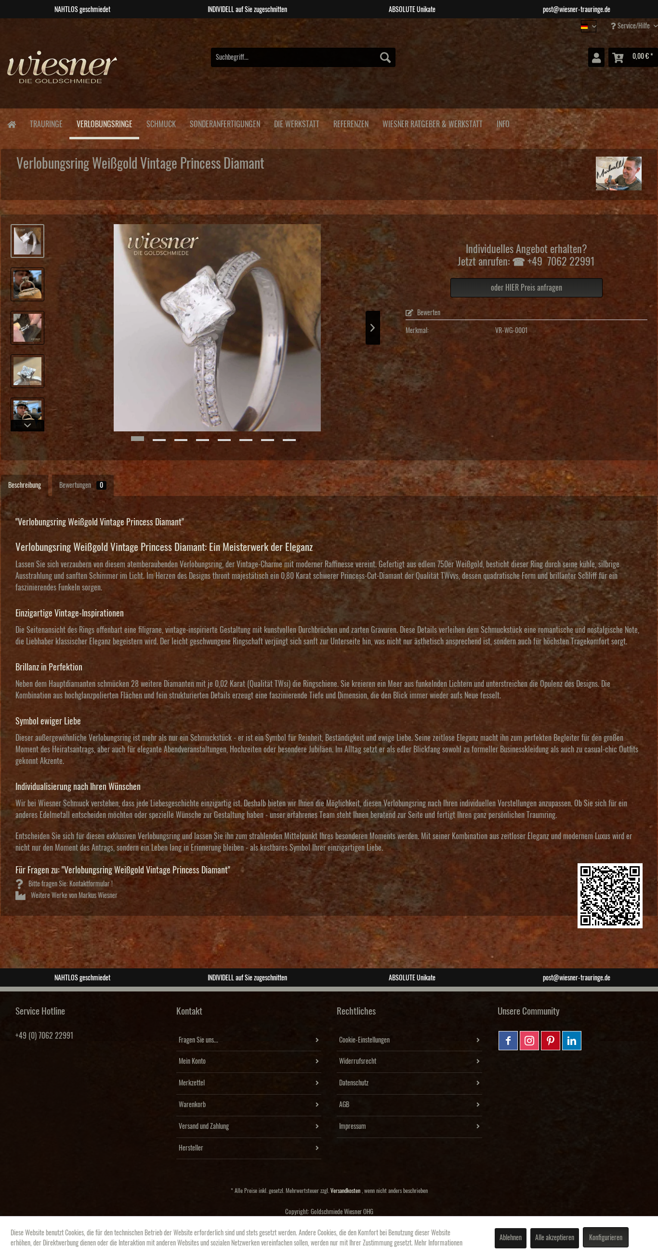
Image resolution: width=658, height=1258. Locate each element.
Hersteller (191, 1148)
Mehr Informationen (438, 1243)
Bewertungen (81, 485)
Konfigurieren (605, 1237)
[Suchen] (385, 57)
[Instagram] (529, 1040)
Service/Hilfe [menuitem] (633, 26)
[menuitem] (303, 57)
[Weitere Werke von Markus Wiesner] (619, 173)
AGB (344, 1104)
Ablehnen (511, 1237)
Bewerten (428, 312)
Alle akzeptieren (554, 1237)
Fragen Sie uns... (198, 1040)
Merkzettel (192, 1083)
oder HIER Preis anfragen (526, 288)
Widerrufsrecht (357, 1061)
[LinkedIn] (571, 1040)
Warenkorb (192, 1104)
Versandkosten (345, 1191)
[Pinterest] (550, 1040)
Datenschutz (353, 1083)
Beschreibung (24, 485)
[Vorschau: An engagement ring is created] (27, 284)
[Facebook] (508, 1040)
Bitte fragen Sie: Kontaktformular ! (70, 884)
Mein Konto (192, 1061)
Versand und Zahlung (204, 1126)
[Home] (11, 123)
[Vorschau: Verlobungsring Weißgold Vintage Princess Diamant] (27, 328)
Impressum (352, 1126)
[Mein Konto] (596, 57)
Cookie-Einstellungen (364, 1040)
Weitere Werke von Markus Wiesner (73, 895)
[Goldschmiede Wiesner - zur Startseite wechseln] (62, 72)
